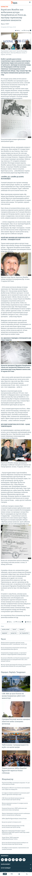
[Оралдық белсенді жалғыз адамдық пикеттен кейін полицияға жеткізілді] (16, 709)
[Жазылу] (24, 859)
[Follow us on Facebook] (2, 859)
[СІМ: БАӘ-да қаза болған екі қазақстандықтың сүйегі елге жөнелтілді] (16, 684)
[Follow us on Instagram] (13, 859)
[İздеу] (26, 874)
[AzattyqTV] (19, 874)
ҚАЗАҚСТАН (4, 6)
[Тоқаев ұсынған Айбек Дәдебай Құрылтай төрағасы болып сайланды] (16, 758)
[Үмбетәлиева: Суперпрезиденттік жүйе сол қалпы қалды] (16, 735)
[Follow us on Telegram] (16, 859)
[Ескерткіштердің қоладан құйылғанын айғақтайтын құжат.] (16, 137)
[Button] (17, 31)
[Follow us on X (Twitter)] (6, 859)
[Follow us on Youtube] (9, 859)
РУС (12, 874)
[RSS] (20, 859)
